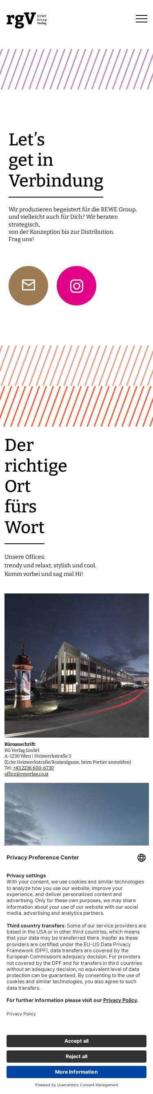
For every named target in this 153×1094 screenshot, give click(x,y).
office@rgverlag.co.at (26, 774)
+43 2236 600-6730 (33, 768)
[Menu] (141, 18)
